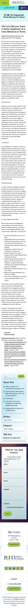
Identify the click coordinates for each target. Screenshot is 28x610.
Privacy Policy (20, 601)
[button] (4, 3)
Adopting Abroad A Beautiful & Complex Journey (14, 409)
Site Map (12, 601)
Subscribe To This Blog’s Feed (11, 438)
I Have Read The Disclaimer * (15, 507)
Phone (6, 481)
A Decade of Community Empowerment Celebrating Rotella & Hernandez (13, 403)
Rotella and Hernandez (8, 338)
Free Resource (10, 398)
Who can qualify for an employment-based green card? (15, 387)
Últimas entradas (9, 334)
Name (5, 464)
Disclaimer (7, 503)
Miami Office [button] (14, 544)
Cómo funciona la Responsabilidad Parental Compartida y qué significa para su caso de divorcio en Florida (15, 354)
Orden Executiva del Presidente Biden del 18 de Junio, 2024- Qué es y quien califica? (15, 393)
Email (24, 8)
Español (18, 38)
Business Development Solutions (13, 603)
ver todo (19, 340)
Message (6, 489)
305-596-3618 (10, 8)
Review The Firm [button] (14, 588)
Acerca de (7, 332)
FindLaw (14, 605)
